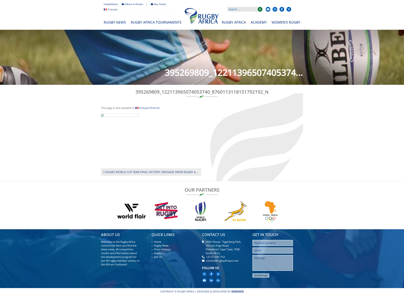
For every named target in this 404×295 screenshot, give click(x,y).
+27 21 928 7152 (215, 257)
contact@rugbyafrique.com (222, 260)
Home (157, 242)
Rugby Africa (234, 22)
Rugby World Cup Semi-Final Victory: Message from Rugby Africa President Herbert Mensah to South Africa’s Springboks (152, 172)
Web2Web (237, 291)
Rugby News (115, 22)
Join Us (158, 257)
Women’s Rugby (286, 22)
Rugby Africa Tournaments (156, 22)
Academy (259, 22)
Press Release (162, 249)
